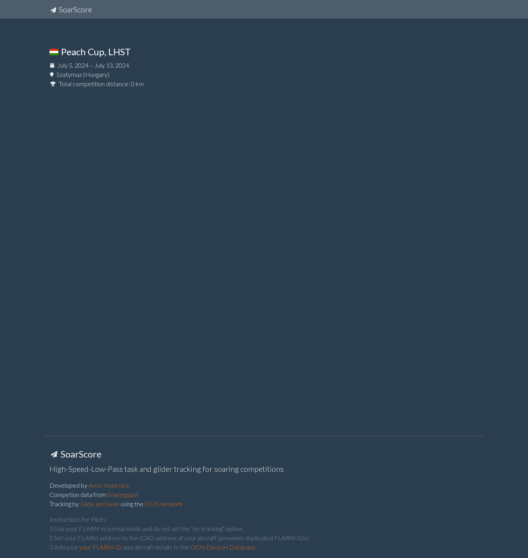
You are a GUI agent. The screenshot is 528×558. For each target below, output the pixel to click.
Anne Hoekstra (109, 485)
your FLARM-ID (100, 547)
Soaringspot (123, 494)
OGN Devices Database (222, 547)
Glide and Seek (99, 503)
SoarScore (74, 9)
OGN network (164, 503)
